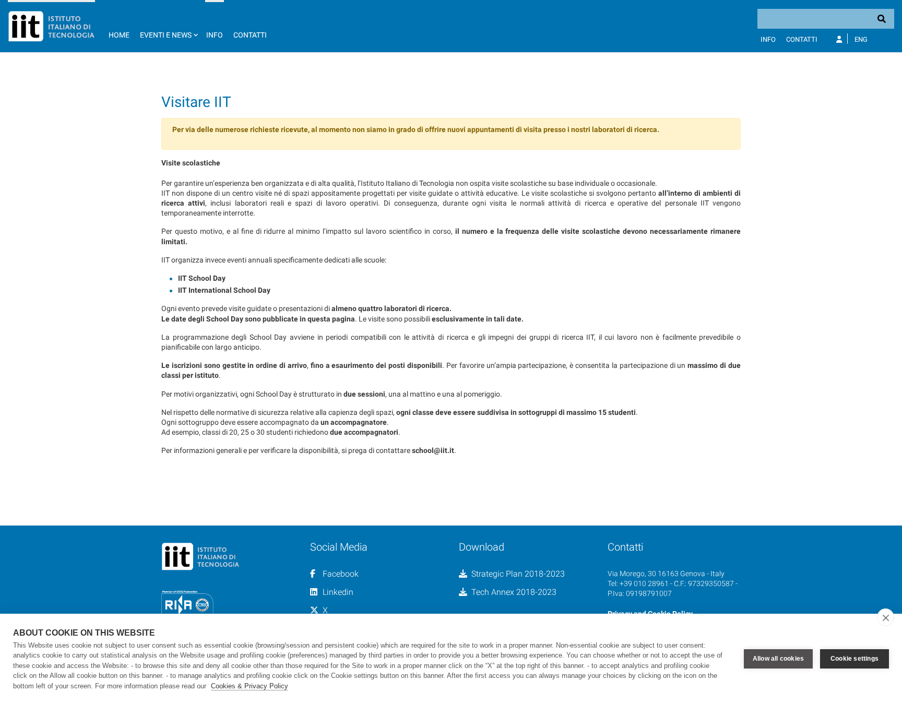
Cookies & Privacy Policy (249, 686)
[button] (168, 26)
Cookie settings (854, 658)
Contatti (250, 35)
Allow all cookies (778, 658)
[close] (885, 617)
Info (214, 35)
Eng (861, 39)
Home (119, 35)
